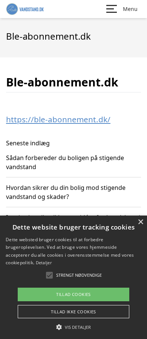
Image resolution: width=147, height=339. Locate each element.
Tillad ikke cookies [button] (73, 311)
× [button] (140, 222)
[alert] (73, 277)
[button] (73, 327)
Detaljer (44, 262)
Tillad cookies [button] (73, 294)
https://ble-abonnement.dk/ (58, 119)
